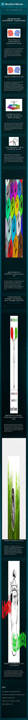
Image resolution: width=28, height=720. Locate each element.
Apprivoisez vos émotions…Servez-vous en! (14, 274)
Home (7, 9)
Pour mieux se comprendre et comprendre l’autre (14, 41)
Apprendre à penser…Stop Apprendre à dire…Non (14, 417)
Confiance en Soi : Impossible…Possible (11, 701)
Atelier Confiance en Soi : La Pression (14, 664)
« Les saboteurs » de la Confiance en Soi (11, 691)
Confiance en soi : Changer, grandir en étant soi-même (14, 116)
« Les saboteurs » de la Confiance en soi (14, 148)
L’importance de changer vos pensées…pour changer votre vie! (14, 299)
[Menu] (2, 4)
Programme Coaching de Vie (8, 697)
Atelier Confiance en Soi (14, 540)
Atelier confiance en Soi (14, 77)
